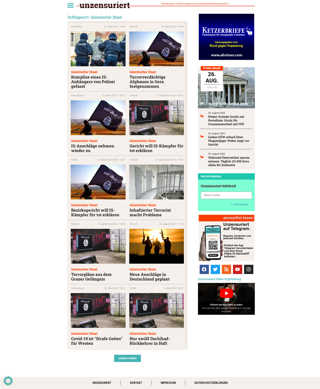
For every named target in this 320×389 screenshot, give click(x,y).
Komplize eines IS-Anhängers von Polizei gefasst (93, 81)
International (77, 95)
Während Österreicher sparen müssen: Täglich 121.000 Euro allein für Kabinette (228, 161)
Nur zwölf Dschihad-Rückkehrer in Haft (150, 341)
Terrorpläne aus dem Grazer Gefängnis (91, 277)
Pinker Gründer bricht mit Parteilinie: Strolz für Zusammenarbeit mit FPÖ (226, 120)
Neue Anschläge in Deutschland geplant (150, 277)
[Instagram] (248, 269)
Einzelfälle (76, 26)
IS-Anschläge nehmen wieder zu (92, 148)
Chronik (134, 26)
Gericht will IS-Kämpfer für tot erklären (157, 148)
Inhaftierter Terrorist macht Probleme (150, 212)
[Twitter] (215, 269)
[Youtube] (237, 269)
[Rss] (226, 269)
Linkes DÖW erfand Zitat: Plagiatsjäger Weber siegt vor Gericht (228, 140)
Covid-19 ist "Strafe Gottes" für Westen (96, 341)
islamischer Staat (84, 72)
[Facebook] (204, 269)
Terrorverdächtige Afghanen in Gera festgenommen (148, 81)
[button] (70, 5)
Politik (74, 159)
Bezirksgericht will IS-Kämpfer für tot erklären (95, 212)
